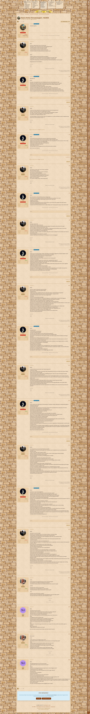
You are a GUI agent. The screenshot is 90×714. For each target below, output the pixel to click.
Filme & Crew (27, 6)
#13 (69, 400)
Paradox (39, 129)
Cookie (23, 19)
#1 (69, 23)
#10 (69, 285)
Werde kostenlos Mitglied (52, 695)
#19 (69, 634)
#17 (69, 577)
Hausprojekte (35, 3)
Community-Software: (43, 708)
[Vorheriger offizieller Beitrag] (67, 102)
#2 (69, 41)
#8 (69, 220)
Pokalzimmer (43, 6)
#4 (69, 106)
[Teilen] (69, 21)
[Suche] (88, 4)
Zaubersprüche (27, 5)
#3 (69, 76)
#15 (69, 488)
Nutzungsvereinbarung (41, 706)
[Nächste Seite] (23, 21)
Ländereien (42, 4)
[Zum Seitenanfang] (88, 713)
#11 (69, 326)
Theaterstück (27, 7)
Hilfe (33, 7)
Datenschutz (48, 706)
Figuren (26, 3)
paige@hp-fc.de (68, 100)
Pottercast (50, 3)
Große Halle (42, 3)
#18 (69, 606)
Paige (39, 159)
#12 (69, 365)
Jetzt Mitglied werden (46, 698)
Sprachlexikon (51, 5)
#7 (69, 193)
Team (34, 4)
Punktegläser (43, 7)
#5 (69, 134)
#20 (69, 659)
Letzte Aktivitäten (35, 5)
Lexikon (50, 4)
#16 (69, 529)
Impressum (53, 706)
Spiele (26, 8)
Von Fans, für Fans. (47, 705)
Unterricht (42, 5)
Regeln (34, 6)
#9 (69, 249)
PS (31, 97)
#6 (69, 165)
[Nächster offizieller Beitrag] (69, 37)
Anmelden (58, 4)
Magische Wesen (27, 4)
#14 (69, 445)
